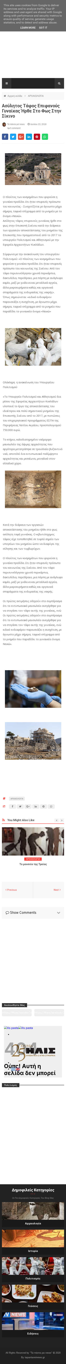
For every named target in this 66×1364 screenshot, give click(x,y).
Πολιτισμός (33, 1278)
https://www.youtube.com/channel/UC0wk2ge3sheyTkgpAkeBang (17, 1014)
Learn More (28, 27)
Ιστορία (33, 1251)
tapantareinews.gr (35, 1357)
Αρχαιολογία (33, 1223)
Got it (43, 27)
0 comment (14, 128)
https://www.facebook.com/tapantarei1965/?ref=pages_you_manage (49, 1014)
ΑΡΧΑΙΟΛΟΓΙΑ (36, 96)
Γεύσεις (33, 1306)
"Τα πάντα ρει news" (41, 1352)
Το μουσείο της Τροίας (33, 864)
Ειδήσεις (33, 1333)
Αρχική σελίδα (15, 96)
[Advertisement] (33, 54)
